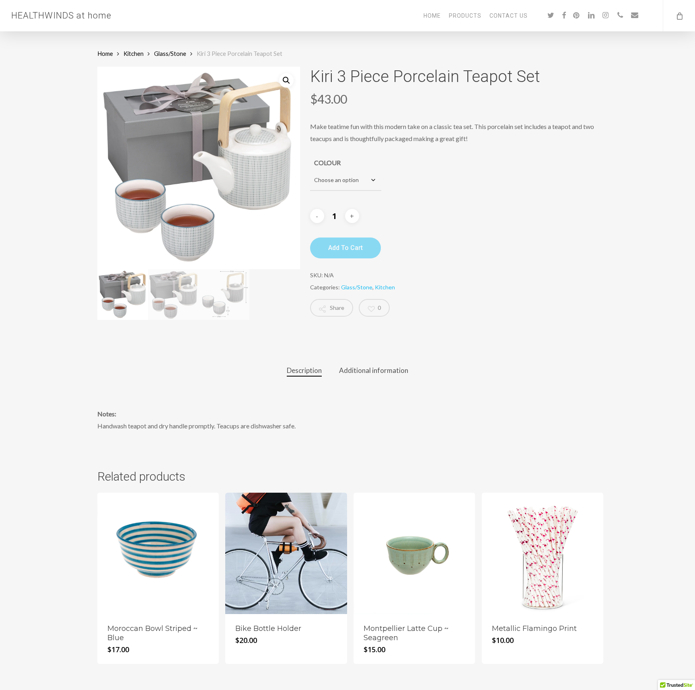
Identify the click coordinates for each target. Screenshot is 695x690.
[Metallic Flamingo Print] (542, 553)
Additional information (373, 370)
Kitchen (133, 53)
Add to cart (345, 248)
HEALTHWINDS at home (61, 15)
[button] (286, 80)
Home (105, 53)
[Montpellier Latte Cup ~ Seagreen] (414, 553)
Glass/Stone (170, 53)
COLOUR (327, 162)
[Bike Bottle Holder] (286, 553)
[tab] (304, 370)
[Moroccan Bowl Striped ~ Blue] (158, 553)
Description (304, 370)
